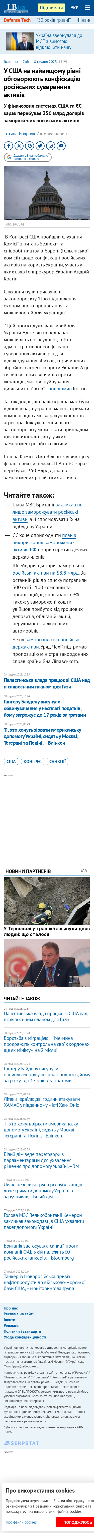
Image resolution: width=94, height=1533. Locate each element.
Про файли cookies (21, 1522)
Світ (26, 61)
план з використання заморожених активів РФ (44, 542)
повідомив (60, 388)
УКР (74, 7)
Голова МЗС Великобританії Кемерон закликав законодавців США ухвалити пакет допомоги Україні (44, 1221)
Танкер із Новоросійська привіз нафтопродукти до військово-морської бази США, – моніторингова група (45, 1282)
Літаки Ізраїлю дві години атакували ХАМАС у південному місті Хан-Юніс (42, 1102)
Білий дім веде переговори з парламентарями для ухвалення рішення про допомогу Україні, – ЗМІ (42, 1160)
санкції (57, 761)
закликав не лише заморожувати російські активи (47, 511)
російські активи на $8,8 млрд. (46, 573)
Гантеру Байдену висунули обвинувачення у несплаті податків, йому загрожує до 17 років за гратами (45, 708)
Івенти (9, 1319)
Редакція (11, 1325)
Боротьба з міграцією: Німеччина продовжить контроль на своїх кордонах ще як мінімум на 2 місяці (46, 1044)
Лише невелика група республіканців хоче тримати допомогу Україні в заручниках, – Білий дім (43, 1190)
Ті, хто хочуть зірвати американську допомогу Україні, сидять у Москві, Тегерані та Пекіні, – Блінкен (42, 736)
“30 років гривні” (54, 20)
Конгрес (33, 761)
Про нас (11, 1308)
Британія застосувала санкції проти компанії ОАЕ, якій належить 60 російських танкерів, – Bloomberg (41, 1252)
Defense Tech (17, 20)
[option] (47, 41)
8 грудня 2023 (45, 61)
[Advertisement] (47, 814)
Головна (11, 61)
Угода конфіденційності (25, 1336)
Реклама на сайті (19, 1313)
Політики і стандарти (22, 1331)
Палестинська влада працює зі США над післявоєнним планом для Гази (47, 683)
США (11, 761)
